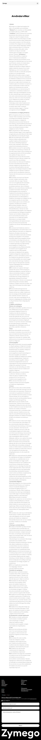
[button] (37, 3)
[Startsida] (4, 3)
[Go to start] (20, 734)
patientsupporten (33, 698)
